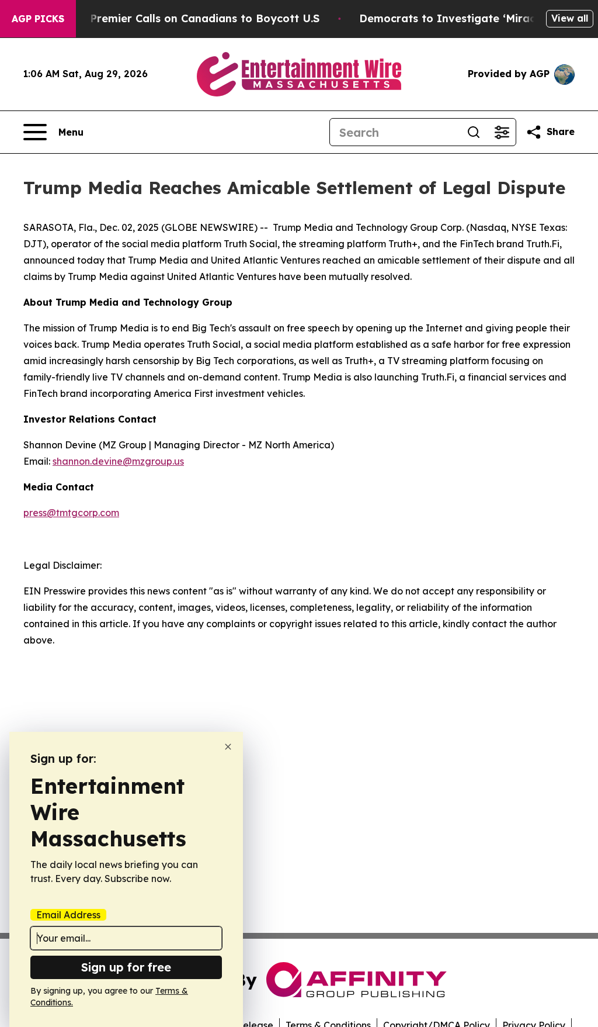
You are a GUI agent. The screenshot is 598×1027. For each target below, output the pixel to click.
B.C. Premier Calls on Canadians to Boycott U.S (193, 18)
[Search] (474, 132)
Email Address (68, 915)
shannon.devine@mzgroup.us (118, 461)
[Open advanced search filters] (502, 132)
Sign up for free (126, 967)
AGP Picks (38, 19)
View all (569, 18)
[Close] (228, 746)
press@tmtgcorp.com (71, 512)
